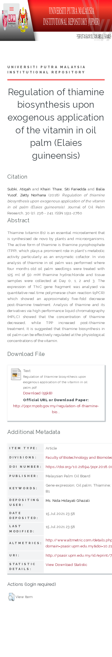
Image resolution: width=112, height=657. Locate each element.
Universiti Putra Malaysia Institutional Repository (46, 69)
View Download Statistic (66, 564)
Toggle (12, 10)
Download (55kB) (38, 393)
